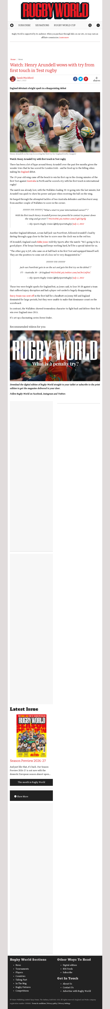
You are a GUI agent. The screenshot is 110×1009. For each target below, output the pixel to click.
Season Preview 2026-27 (28, 761)
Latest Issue (24, 709)
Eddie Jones (42, 242)
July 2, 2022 (78, 224)
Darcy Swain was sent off (22, 296)
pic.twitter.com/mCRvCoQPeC (76, 272)
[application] (55, 355)
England (25, 172)
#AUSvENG (53, 218)
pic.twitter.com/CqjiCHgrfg (72, 218)
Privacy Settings (64, 1003)
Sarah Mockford (25, 78)
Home (13, 59)
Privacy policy (52, 1003)
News (20, 59)
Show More (22, 796)
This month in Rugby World (31, 782)
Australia (31, 181)
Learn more (64, 37)
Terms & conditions (39, 1003)
